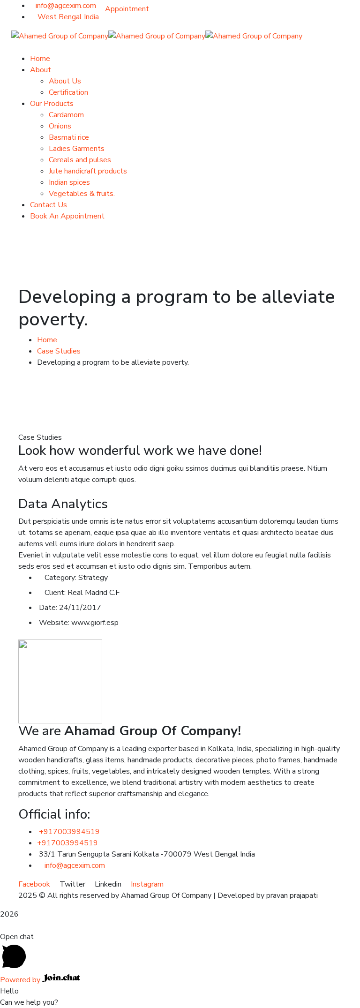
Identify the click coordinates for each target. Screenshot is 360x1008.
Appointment (127, 9)
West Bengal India (67, 17)
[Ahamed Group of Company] (59, 35)
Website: (54, 622)
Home (47, 340)
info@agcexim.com (66, 5)
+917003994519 (69, 832)
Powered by (21, 980)
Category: (60, 577)
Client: (55, 592)
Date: (48, 607)
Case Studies (59, 351)
